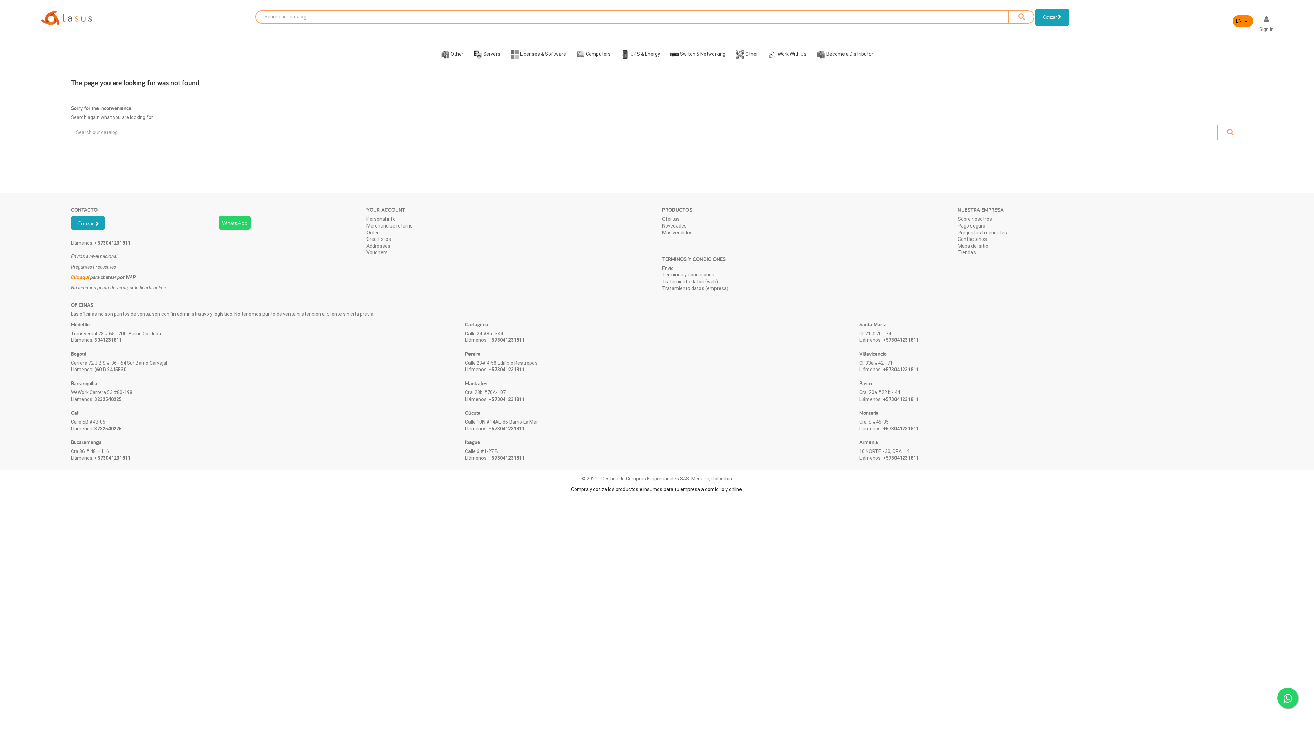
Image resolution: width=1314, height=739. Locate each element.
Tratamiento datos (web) (690, 281)
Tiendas (967, 252)
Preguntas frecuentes (982, 232)
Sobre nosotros (975, 219)
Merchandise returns (389, 226)
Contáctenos (972, 239)
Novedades (674, 226)
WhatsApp (234, 223)
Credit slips (378, 239)
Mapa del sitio (973, 246)
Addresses (378, 246)
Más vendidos (677, 232)
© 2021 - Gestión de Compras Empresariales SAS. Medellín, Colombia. (657, 478)
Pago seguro (971, 226)
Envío (668, 268)
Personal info (381, 219)
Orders (374, 232)
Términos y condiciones (688, 274)
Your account (385, 209)
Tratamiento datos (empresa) (695, 288)
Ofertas (671, 219)
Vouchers (377, 252)
